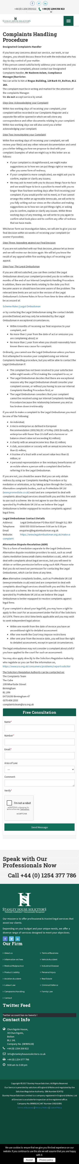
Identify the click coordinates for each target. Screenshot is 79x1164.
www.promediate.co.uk (16, 492)
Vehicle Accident (49, 959)
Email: (8, 749)
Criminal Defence (50, 985)
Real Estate (47, 978)
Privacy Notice (42, 1107)
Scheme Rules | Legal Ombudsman (21, 306)
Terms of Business (50, 953)
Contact (8, 997)
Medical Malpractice (14, 965)
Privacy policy (46, 1160)
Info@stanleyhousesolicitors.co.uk (27, 1054)
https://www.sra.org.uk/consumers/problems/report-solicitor (37, 666)
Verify (8, 790)
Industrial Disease (50, 965)
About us (8, 953)
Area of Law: (11, 763)
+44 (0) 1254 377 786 (18, 1059)
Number (9, 735)
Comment (9, 776)
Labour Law (9, 985)
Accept (29, 1160)
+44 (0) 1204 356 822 (53, 8)
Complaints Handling (14, 991)
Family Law (47, 991)
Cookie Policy (56, 1107)
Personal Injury (49, 972)
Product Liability (12, 972)
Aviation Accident (12, 978)
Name (8, 721)
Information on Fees (13, 959)
